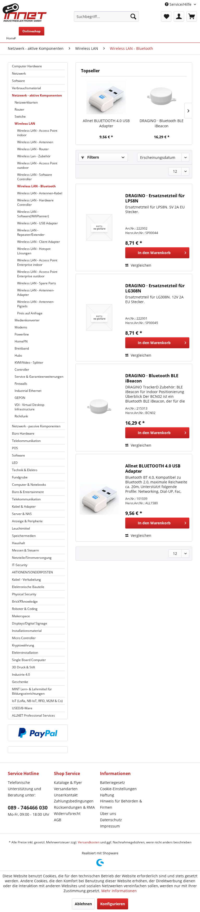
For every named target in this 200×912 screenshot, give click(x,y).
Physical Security (24, 594)
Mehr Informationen (119, 890)
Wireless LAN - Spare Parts (36, 283)
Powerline (22, 334)
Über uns (108, 813)
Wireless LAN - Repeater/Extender (31, 232)
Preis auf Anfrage (29, 313)
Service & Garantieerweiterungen (39, 376)
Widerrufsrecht (67, 813)
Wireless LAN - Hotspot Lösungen (34, 251)
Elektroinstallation (25, 652)
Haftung (107, 795)
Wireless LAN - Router (33, 149)
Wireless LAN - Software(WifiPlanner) (33, 213)
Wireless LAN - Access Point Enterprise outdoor (37, 273)
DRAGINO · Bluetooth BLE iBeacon (162, 123)
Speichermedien (24, 535)
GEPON (20, 397)
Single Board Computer (29, 660)
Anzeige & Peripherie (27, 521)
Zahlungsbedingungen (73, 801)
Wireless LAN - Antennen (35, 142)
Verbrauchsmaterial (26, 88)
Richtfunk (21, 416)
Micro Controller (24, 638)
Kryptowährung (23, 645)
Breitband (22, 348)
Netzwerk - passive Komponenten (36, 426)
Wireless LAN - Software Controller (34, 176)
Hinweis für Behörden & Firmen (121, 804)
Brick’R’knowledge (25, 601)
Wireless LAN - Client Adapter (38, 241)
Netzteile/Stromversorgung (32, 557)
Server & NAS (22, 514)
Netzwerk (19, 73)
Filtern (92, 157)
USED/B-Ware (22, 708)
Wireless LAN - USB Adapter (37, 223)
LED (15, 462)
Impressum (110, 826)
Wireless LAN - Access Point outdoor (37, 165)
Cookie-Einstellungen (118, 788)
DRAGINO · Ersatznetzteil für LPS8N (155, 198)
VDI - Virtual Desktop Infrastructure (29, 407)
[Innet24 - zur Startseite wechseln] (25, 12)
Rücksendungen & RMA (74, 807)
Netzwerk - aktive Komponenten (37, 95)
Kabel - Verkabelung (26, 579)
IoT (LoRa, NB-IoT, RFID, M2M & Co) (37, 701)
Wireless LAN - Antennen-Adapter (35, 292)
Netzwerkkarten (26, 102)
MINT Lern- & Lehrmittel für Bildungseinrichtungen (32, 691)
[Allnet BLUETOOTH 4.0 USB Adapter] (106, 97)
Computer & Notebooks (29, 484)
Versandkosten (88, 842)
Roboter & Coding (25, 609)
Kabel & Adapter (24, 506)
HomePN (21, 341)
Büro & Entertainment (28, 492)
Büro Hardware (23, 433)
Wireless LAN (25, 123)
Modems (21, 327)
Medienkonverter (27, 320)
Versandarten (66, 788)
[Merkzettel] (166, 16)
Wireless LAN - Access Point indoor (37, 132)
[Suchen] (133, 16)
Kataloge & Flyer (68, 782)
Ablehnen (83, 903)
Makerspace (21, 616)
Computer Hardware (27, 66)
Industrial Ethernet (28, 390)
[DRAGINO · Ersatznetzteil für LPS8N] (99, 227)
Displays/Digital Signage (29, 623)
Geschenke (20, 682)
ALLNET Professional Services (33, 715)
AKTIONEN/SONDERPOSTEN (32, 572)
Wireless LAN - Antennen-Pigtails (35, 303)
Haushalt (18, 543)
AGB (57, 819)
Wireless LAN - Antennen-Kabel (39, 193)
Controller (22, 369)
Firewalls (21, 383)
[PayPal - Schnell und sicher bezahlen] (37, 733)
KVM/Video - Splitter (29, 362)
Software (18, 81)
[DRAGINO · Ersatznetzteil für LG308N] (99, 317)
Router (19, 109)
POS (15, 448)
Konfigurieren (112, 903)
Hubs (18, 355)
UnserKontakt (66, 795)
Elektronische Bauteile (28, 587)
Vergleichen (140, 265)
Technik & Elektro (24, 470)
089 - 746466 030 (28, 807)
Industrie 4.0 (21, 674)
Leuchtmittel (21, 528)
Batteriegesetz (112, 782)
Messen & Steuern (25, 550)
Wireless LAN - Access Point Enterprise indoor (37, 262)
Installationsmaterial (27, 630)
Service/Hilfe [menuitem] (180, 4)
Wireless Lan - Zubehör (34, 156)
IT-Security (19, 565)
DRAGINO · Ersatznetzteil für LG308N (155, 288)
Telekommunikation (26, 441)
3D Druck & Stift (23, 667)
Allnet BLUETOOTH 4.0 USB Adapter (106, 123)
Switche (20, 116)
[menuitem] (106, 16)
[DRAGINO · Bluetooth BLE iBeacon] (161, 97)
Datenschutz (111, 819)
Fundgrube (20, 477)
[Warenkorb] (191, 16)
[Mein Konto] (179, 16)
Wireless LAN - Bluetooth (36, 186)
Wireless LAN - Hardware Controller (35, 202)
